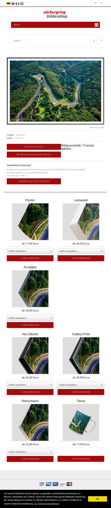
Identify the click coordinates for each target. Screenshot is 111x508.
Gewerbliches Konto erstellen (34, 181)
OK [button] (97, 499)
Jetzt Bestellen (35, 146)
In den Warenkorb (30, 258)
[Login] (96, 3)
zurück (17, 40)
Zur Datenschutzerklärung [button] (46, 504)
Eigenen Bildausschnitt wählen (35, 154)
